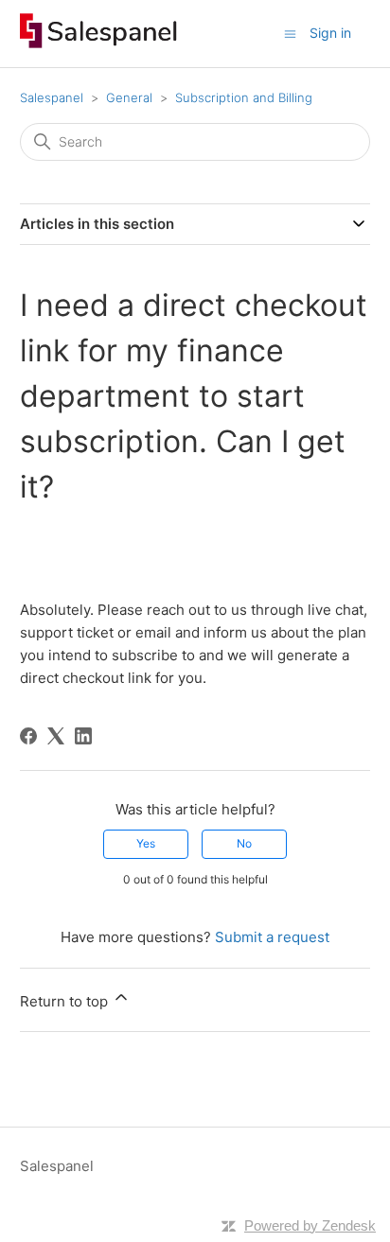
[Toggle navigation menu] (290, 33)
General (129, 97)
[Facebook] (28, 735)
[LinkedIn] (83, 735)
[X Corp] (55, 735)
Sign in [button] (330, 33)
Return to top (66, 1001)
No (244, 843)
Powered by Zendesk (310, 1225)
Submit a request (272, 937)
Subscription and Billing (243, 97)
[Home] (99, 43)
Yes (145, 843)
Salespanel (51, 97)
